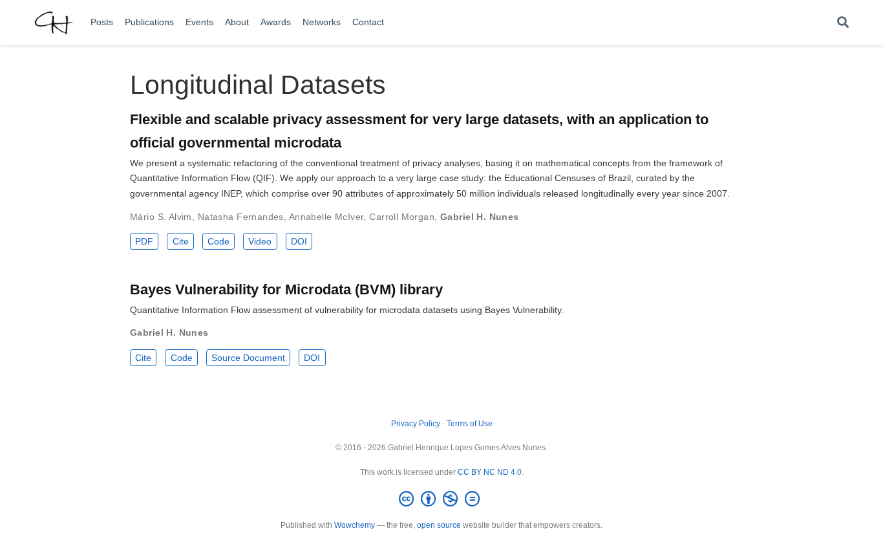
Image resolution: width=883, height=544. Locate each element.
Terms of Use (470, 423)
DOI (299, 241)
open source (439, 525)
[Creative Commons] (442, 499)
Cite (181, 241)
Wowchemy (354, 525)
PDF (144, 241)
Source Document (248, 358)
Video (259, 241)
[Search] (843, 23)
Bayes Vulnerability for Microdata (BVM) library (286, 289)
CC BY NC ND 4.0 (490, 472)
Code (218, 241)
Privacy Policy (415, 423)
